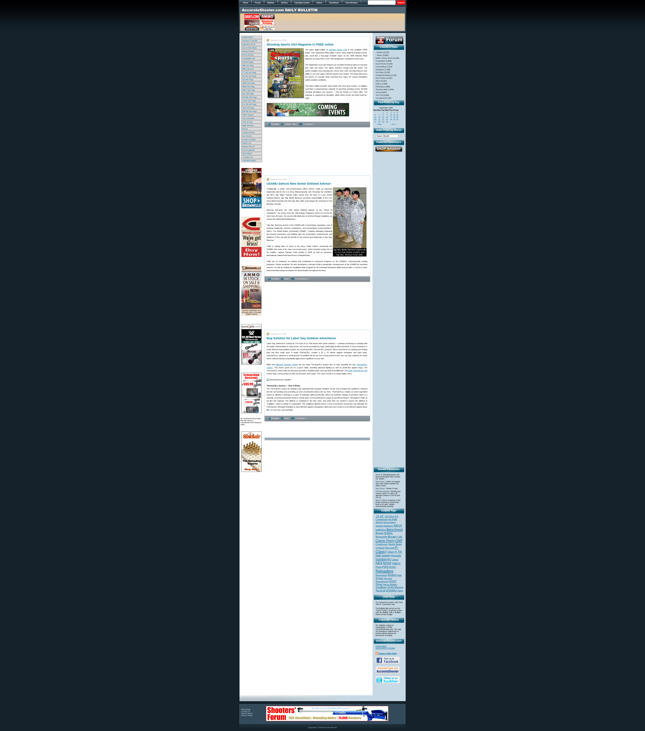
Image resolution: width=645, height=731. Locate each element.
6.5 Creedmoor (387, 518)
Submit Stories (247, 713)
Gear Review (381, 64)
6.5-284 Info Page (249, 104)
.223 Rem (389, 516)
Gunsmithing (381, 67)
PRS (385, 567)
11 (394, 115)
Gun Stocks (247, 136)
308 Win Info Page (249, 111)
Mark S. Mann (381, 500)
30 (387, 122)
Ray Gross (380, 482)
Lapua (395, 559)
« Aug (379, 124)
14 (379, 117)
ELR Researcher (382, 491)
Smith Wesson (395, 587)
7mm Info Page (248, 108)
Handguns (380, 69)
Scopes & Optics (249, 139)
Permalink (275, 124)
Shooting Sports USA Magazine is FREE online (300, 44)
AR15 (398, 525)
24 (391, 120)
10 (391, 115)
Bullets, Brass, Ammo (384, 58)
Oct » (394, 124)
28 (379, 122)
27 (375, 122)
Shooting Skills (381, 89)
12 (397, 115)
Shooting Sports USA (338, 50)
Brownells (382, 536)
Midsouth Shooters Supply (287, 365)
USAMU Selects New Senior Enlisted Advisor (299, 183)
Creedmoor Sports (385, 544)
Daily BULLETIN (248, 44)
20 (375, 120)
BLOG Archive (248, 55)
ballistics (381, 529)
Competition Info (248, 58)
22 (383, 120)
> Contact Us (247, 157)
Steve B (379, 475)
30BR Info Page (248, 87)
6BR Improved (248, 69)
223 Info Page (247, 80)
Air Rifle (393, 519)
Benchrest (394, 529)
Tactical (379, 92)
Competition (380, 61)
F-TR (398, 552)
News (294, 124)
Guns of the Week (249, 48)
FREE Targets (248, 115)
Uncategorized (382, 98)
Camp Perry (385, 541)
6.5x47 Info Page (249, 101)
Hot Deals (380, 72)
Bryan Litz (395, 536)
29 (383, 122)
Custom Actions (248, 132)
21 (379, 120)
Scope (379, 578)
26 (397, 120)
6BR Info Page (248, 65)
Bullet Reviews (248, 125)
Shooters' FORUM (249, 41)
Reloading (380, 87)
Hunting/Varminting (383, 75)
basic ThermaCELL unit (357, 371)
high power (383, 555)
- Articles (287, 124)
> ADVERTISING (249, 161)
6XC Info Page (248, 94)
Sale (399, 575)
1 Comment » (308, 124)
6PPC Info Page (248, 90)
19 (397, 117)
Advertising (245, 709)
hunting (381, 559)
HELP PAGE (247, 154)
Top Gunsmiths (248, 118)
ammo (379, 522)
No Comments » (301, 279)
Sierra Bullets (390, 584)
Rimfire (392, 575)
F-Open (389, 551)
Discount (390, 548)
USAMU (391, 590)
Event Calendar (248, 150)
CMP (399, 541)
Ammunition (389, 522)
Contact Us (245, 711)
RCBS (392, 567)
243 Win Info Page (249, 97)
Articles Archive (248, 51)
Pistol (379, 567)
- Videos (379, 55)
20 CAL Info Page (249, 76)
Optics (378, 84)
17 (391, 117)
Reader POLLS (248, 147)
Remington (381, 575)
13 (375, 117)
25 (394, 120)
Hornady (396, 555)
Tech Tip (379, 95)
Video (400, 590)
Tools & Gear (247, 122)
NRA (379, 563)
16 (387, 117)
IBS (389, 559)
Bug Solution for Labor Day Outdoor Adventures (301, 338)
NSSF (387, 563)
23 (387, 120)
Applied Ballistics (384, 526)
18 (394, 117)
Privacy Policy (247, 715)
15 (383, 117)
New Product (381, 78)
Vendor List (246, 143)
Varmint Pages (248, 62)
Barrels (245, 129)
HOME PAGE (247, 37)
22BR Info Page (248, 83)
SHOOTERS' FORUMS (385, 648)
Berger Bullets (384, 533)
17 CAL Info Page (249, 73)
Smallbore (381, 587)
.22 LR (379, 516)
